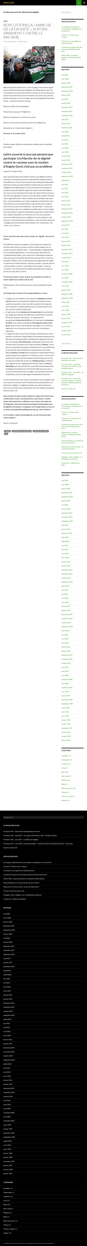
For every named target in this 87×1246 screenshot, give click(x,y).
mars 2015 (65, 197)
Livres (63, 768)
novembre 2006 (66, 274)
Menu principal (84, 2)
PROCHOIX (8, 2)
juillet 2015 (65, 180)
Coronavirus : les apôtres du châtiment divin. (71, 42)
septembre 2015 (67, 176)
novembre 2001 (66, 282)
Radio (63, 784)
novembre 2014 (66, 213)
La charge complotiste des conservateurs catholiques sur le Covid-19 (71, 29)
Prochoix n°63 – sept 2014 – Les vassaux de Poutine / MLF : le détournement (72, 366)
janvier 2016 (65, 160)
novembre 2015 (66, 168)
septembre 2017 (67, 115)
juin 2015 (64, 184)
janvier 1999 (65, 290)
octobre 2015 (66, 172)
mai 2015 (64, 188)
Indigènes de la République (22, 431)
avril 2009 (65, 270)
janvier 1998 (65, 318)
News (5, 21)
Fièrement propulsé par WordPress (43, 1243)
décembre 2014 (66, 209)
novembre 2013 (66, 253)
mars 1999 (65, 286)
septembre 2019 (67, 91)
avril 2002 (65, 278)
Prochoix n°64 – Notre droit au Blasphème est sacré (72, 359)
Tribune (64, 792)
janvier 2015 (65, 205)
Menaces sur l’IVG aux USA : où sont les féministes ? (72, 448)
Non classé (65, 776)
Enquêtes (64, 756)
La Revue (64, 764)
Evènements (65, 760)
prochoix (23, 41)
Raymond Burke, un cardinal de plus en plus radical (72, 442)
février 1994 (65, 335)
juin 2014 (64, 229)
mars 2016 (65, 152)
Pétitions (64, 780)
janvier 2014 (65, 245)
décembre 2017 (66, 107)
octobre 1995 (66, 331)
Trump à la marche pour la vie (71, 453)
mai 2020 (64, 75)
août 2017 (65, 119)
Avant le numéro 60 (68, 389)
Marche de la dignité (41, 431)
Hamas (7, 431)
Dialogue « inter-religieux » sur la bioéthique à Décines (72, 458)
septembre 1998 (67, 298)
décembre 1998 (66, 294)
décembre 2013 (66, 249)
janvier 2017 (65, 123)
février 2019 (65, 95)
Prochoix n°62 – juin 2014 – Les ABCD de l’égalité (72, 373)
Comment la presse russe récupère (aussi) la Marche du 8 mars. (72, 49)
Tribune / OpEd (66, 796)
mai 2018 (64, 99)
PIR (6, 434)
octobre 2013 (66, 257)
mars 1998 (65, 310)
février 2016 (65, 156)
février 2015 (65, 201)
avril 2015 (65, 193)
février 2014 (65, 241)
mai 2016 (64, 144)
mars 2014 (65, 237)
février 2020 (65, 83)
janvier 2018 (65, 103)
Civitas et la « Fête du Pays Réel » (14, 899)
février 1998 (65, 314)
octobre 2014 (66, 217)
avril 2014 (65, 233)
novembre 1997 (66, 322)
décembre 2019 (66, 87)
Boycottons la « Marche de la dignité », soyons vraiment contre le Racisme (27, 31)
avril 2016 (65, 148)
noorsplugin (28, 1243)
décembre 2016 (66, 128)
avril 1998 (65, 306)
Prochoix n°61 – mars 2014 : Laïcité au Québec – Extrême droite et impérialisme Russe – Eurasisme (72, 382)
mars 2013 (65, 266)
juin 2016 (64, 140)
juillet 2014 (65, 225)
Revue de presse (67, 788)
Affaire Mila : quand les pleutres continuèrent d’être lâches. (71, 57)
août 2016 (65, 132)
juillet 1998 (65, 302)
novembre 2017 (66, 111)
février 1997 (65, 326)
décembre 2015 (66, 164)
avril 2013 (65, 262)
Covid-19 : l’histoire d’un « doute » (15, 866)
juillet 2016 (65, 136)
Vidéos (63, 800)
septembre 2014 (67, 221)
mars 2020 (65, 79)
